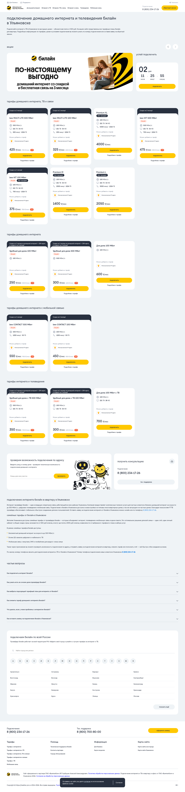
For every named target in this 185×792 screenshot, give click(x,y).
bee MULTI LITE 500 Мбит (21, 118)
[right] (175, 46)
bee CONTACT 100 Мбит (64, 324)
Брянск (136, 672)
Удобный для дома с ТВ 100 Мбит (68, 398)
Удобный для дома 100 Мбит (22, 251)
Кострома (96, 690)
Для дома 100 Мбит (105, 246)
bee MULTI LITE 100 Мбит (65, 118)
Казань (94, 684)
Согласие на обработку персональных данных (53, 776)
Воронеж (95, 678)
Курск (53, 696)
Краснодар (137, 690)
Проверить (61, 476)
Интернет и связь (73, 8)
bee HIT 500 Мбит (148, 118)
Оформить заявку (163, 730)
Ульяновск (174, 2)
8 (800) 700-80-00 (89, 731)
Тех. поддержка (146, 482)
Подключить (157, 86)
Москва (136, 696)
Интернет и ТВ (46, 8)
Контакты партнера (57, 750)
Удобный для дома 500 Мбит (66, 251)
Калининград (138, 684)
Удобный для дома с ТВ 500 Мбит (25, 398)
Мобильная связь (95, 8)
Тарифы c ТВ (11, 761)
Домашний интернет (33, 8)
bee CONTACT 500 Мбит (20, 324)
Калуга (12, 690)
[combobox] (31, 476)
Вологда (54, 678)
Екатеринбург (139, 678)
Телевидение (84, 8)
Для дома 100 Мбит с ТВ (107, 393)
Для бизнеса (13, 2)
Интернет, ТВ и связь (59, 8)
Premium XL (101, 113)
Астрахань (55, 672)
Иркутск (54, 684)
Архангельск (14, 672)
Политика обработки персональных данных (104, 773)
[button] (67, 31)
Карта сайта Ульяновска (146, 750)
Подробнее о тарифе (27, 160)
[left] (168, 46)
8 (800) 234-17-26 (150, 9)
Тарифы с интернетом (14, 747)
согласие (87, 781)
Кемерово (55, 690)
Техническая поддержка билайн (61, 747)
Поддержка (26, 2)
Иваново (13, 684)
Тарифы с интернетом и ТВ (15, 750)
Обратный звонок (169, 8)
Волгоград (14, 678)
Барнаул (95, 672)
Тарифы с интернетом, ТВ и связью (18, 754)
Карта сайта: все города (146, 747)
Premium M (58, 172)
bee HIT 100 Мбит (17, 177)
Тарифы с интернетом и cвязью (17, 757)
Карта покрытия (99, 750)
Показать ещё (164, 707)
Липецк (95, 696)
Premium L (101, 172)
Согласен (119, 782)
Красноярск (14, 696)
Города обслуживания (58, 754)
